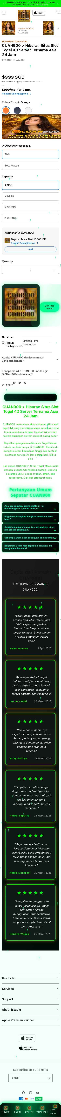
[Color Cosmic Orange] (6, 110)
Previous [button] (3, 3)
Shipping (18, 81)
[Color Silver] (28, 110)
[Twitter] (20, 383)
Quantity (7, 261)
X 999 (8, 185)
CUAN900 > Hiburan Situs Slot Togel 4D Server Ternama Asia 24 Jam (30, 3)
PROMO (6, 1112)
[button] (4, 13)
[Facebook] (15, 383)
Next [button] (58, 3)
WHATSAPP (42, 1112)
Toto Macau (12, 165)
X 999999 (11, 218)
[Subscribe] (48, 1078)
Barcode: (17, 60)
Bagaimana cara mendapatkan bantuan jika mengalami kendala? (28, 547)
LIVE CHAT (53, 1112)
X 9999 (9, 196)
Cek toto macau (49, 307)
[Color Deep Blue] (17, 110)
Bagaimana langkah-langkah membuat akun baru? (28, 517)
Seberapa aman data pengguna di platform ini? (30, 537)
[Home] (24, 16)
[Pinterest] (25, 383)
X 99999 (10, 207)
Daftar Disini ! (42, 5)
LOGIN (17, 1112)
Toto (8, 154)
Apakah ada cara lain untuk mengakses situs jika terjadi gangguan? (29, 528)
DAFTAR (29, 1112)
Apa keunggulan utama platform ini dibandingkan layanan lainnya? (24, 507)
